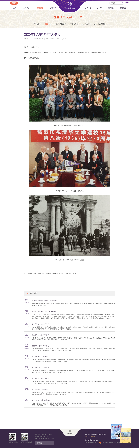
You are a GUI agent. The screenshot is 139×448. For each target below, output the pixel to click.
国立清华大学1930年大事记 (40, 357)
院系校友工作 (61, 24)
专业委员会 (74, 24)
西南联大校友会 (100, 24)
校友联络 (40, 8)
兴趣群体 (86, 24)
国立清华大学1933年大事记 (40, 346)
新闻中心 (26, 8)
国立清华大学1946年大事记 (40, 389)
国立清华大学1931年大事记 (40, 324)
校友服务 (111, 8)
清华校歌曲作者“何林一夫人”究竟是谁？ (44, 300)
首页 (14, 8)
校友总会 (123, 8)
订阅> (86, 436)
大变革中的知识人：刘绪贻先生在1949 (44, 311)
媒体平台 (88, 8)
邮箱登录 (14, 3)
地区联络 (36, 24)
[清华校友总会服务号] (12, 436)
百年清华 (99, 8)
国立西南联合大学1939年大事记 (42, 400)
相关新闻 (33, 293)
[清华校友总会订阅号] (24, 436)
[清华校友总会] (70, 432)
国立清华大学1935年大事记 (40, 378)
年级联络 (48, 24)
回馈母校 (53, 8)
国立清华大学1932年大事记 (40, 335)
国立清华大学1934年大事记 (40, 367)
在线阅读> (93, 436)
